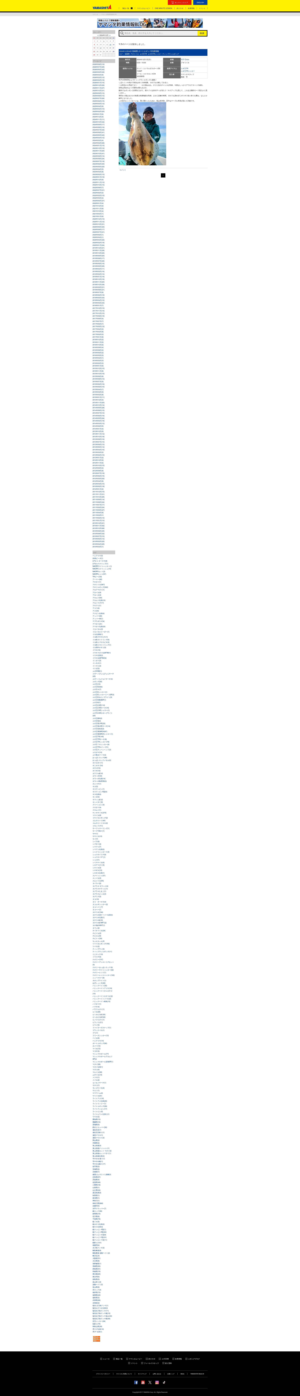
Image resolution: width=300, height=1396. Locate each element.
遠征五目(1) (97, 1130)
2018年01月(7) (98, 305)
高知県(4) (96, 1179)
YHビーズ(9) (97, 576)
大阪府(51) (97, 1258)
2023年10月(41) (99, 153)
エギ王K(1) (97, 702)
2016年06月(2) (98, 352)
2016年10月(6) (98, 345)
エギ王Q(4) (97, 721)
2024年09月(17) (99, 124)
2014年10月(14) (99, 405)
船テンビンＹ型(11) (100, 1240)
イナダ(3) (96, 668)
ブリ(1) (95, 1033)
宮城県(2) (96, 1169)
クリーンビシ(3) (99, 804)
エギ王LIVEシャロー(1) (101, 710)
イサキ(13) (97, 650)
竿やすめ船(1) (98, 1161)
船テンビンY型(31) (100, 1237)
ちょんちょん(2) (99, 941)
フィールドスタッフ (151, 1363)
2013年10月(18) (99, 436)
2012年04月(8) (98, 481)
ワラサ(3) (96, 1116)
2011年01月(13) (99, 520)
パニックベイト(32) (100, 985)
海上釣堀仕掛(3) (99, 1156)
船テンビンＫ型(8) (99, 1234)
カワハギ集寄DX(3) (100, 781)
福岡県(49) (97, 1295)
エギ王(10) (97, 684)
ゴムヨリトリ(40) (99, 820)
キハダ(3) (96, 797)
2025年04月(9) (98, 106)
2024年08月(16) (99, 127)
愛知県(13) (97, 1119)
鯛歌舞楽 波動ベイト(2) (101, 1253)
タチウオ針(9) (98, 920)
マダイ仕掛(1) (98, 1067)
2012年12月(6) (98, 460)
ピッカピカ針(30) (99, 1014)
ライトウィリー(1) (99, 1103)
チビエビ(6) (97, 936)
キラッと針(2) (98, 799)
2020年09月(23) (99, 227)
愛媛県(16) (97, 1122)
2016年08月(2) (98, 350)
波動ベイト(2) (98, 1284)
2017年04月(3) (98, 329)
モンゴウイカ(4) (99, 1088)
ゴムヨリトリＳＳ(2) (100, 823)
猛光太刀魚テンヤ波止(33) (102, 1316)
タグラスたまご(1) (99, 891)
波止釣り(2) (97, 1282)
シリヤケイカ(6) (99, 862)
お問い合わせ (157, 1374)
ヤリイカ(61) (97, 1096)
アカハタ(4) (97, 595)
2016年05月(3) (98, 355)
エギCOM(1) (97, 671)
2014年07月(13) (99, 413)
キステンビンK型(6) (100, 791)
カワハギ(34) (97, 776)
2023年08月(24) (99, 158)
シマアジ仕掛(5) (99, 849)
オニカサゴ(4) (98, 765)
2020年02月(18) (99, 242)
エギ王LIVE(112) (99, 705)
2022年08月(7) (98, 187)
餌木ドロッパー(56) (100, 1127)
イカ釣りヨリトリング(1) (102, 645)
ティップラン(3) (99, 949)
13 (110, 44)
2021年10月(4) (98, 211)
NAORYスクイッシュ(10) (102, 569)
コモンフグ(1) (98, 826)
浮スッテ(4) (97, 1290)
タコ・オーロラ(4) (99, 901)
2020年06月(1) (98, 234)
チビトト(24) (97, 938)
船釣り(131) (97, 1242)
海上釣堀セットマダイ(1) (102, 1153)
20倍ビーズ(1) (98, 558)
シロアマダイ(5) (99, 865)
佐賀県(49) (97, 1182)
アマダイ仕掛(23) (99, 626)
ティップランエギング (170, 54)
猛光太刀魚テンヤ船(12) (101, 1313)
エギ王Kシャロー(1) (100, 692)
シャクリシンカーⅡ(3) (101, 852)
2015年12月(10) (99, 368)
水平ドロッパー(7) (99, 1208)
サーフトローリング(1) (101, 828)
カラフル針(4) (98, 773)
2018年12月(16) (99, 279)
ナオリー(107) (98, 959)
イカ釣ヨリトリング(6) (101, 639)
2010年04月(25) (99, 544)
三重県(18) (97, 1185)
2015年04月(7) (98, 389)
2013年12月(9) (98, 431)
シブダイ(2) (97, 844)
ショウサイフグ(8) (99, 854)
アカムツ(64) (97, 597)
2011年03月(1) (98, 515)
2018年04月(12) (99, 300)
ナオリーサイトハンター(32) (103, 970)
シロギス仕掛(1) (99, 873)
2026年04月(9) (98, 75)
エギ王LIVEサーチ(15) (101, 707)
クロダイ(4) (97, 807)
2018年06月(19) (99, 295)
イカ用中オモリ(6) (99, 647)
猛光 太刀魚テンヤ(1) (100, 1305)
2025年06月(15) (99, 101)
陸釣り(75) (97, 1324)
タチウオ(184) (98, 912)
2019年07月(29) (99, 261)
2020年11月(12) (99, 221)
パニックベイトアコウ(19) (102, 988)
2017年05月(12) (99, 326)
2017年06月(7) (98, 324)
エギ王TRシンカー (154, 54)
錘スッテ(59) (97, 1211)
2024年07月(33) (99, 130)
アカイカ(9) (97, 592)
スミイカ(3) (97, 878)
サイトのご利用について (124, 1374)
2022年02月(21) (99, 200)
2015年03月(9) (98, 392)
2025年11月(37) (99, 88)
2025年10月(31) (99, 90)
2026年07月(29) (99, 67)
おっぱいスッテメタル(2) (102, 760)
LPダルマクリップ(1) (100, 563)
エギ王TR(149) (98, 736)
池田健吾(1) (97, 1263)
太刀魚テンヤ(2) (99, 1247)
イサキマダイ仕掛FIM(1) (102, 652)
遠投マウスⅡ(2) (99, 1137)
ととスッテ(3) (98, 954)
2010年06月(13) (99, 539)
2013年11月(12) (99, 434)
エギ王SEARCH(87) (100, 731)
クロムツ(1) (97, 810)
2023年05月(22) (99, 166)
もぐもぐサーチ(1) (99, 1082)
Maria (182, 1374)
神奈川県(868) (98, 1203)
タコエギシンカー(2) (100, 904)
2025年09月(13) (99, 93)
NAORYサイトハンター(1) (102, 566)
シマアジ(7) (97, 846)
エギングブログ (194, 1359)
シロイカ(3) (97, 867)
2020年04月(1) (98, 237)
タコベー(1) (97, 909)
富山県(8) (96, 1287)
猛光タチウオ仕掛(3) (100, 1308)
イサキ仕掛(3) (98, 655)
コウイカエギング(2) (100, 818)
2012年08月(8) (98, 470)
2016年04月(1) (98, 358)
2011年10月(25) (99, 497)
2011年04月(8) (98, 512)
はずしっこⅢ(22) (99, 983)
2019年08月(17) (99, 258)
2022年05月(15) (99, 195)
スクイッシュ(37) (99, 875)
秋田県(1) (96, 1195)
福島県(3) (96, 1297)
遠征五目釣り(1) (99, 1132)
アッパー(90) (97, 616)
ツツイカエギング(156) (101, 943)
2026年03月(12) (99, 77)
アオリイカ (135, 54)
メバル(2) (96, 1080)
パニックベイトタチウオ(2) (103, 996)
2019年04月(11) (99, 269)
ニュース (106, 1359)
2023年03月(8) (98, 171)
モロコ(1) (96, 1085)
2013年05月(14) (99, 447)
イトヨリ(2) (97, 666)
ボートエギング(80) (100, 1043)
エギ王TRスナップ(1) (100, 747)
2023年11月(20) (99, 151)
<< (98, 35)
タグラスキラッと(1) (100, 888)
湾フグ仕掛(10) (98, 1329)
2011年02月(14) (99, 518)
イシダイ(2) (97, 660)
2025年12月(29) (99, 85)
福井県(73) (97, 1292)
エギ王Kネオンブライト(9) (102, 697)
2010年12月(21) (99, 523)
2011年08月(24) (99, 502)
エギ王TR (143, 54)
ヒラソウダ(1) (98, 1022)
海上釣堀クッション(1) (101, 1148)
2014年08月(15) (99, 410)
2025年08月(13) (99, 95)
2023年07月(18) (99, 161)
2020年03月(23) (99, 240)
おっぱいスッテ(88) (100, 757)
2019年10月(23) (99, 253)
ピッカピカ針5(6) (99, 1017)
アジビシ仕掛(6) (99, 613)
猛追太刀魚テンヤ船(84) (101, 1318)
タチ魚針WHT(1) (99, 925)
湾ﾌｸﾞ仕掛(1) (97, 1331)
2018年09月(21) (99, 287)
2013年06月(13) (99, 444)
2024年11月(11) (99, 119)
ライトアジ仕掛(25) (100, 1101)
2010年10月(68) (99, 528)
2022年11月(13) (99, 182)
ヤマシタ (95, 14)
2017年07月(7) (98, 321)
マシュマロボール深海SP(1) (103, 1061)
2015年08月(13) (99, 379)
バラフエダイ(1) (99, 1009)
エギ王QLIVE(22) (99, 723)
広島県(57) (97, 1177)
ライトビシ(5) (98, 1111)
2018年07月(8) (98, 292)
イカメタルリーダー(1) (101, 632)
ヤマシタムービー (135, 1359)
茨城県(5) (96, 1124)
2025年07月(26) (99, 98)
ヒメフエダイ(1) (99, 1019)
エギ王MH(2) (97, 718)
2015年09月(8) (98, 376)
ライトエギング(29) (100, 1106)
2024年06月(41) (99, 132)
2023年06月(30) (99, 164)
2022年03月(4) (98, 198)
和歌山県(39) (97, 1326)
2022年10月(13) (99, 185)
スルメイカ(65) (98, 881)
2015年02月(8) (98, 394)
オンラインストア (181, 2)
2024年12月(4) (98, 116)
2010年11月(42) (99, 525)
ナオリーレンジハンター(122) (104, 975)
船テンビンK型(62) (100, 1232)
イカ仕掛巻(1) (98, 634)
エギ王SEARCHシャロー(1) (103, 734)
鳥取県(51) (97, 1269)
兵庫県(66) (97, 1300)
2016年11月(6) (98, 342)
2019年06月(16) (99, 263)
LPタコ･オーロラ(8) (100, 561)
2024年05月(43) (99, 135)
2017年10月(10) (99, 313)
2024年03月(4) (98, 140)
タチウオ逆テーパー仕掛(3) (103, 915)
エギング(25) (97, 681)
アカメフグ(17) (98, 603)
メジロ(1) (96, 1077)
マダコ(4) (96, 1069)
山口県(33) (97, 1190)
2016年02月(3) (98, 363)
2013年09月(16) (99, 439)
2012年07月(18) (99, 473)
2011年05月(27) (99, 510)
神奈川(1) (96, 1200)
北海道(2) (96, 1303)
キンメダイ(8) (98, 802)
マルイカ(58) (97, 1072)
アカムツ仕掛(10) (99, 600)
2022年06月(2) (98, 192)
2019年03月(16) (99, 271)
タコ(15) (96, 899)
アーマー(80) (97, 579)
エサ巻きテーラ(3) (99, 755)
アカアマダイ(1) (99, 589)
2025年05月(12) (99, 103)
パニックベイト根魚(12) (101, 1001)
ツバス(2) (96, 946)
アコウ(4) (96, 608)
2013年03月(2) (98, 452)
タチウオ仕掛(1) (99, 917)
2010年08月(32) (99, 533)
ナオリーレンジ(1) (99, 972)
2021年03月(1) (98, 214)
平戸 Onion (185, 59)
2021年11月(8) (98, 208)
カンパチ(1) (97, 783)
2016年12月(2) (98, 339)
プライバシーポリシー (103, 1374)
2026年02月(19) (99, 80)
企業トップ (170, 1374)
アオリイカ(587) (99, 584)
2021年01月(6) (98, 216)
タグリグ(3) (97, 896)
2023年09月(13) (99, 156)
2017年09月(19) (99, 316)
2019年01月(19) (99, 276)
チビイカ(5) (97, 933)
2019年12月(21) (99, 248)
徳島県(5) (96, 1279)
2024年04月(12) (99, 137)
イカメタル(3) (98, 629)
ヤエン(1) (96, 1090)
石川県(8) (96, 1216)
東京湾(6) (96, 1276)
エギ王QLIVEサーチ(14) (101, 726)
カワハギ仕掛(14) (99, 778)
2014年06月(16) (99, 415)
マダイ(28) (97, 1064)
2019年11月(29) (99, 250)
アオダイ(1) (97, 582)
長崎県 (127, 54)
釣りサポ (152, 1359)
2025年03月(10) (99, 109)
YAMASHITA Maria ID (197, 1374)
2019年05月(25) (99, 266)
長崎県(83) (97, 1266)
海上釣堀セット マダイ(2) (102, 1151)
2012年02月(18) (99, 486)
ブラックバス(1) (99, 1030)
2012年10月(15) (99, 465)
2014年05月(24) (99, 418)
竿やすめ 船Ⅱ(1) (99, 1158)
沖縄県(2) (96, 1143)
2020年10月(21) (99, 224)
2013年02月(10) (99, 455)
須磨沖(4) (96, 1206)
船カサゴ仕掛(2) (99, 1224)
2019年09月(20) (99, 255)
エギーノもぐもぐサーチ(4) (103, 679)
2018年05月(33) (99, 297)
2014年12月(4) (98, 400)
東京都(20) (97, 1274)
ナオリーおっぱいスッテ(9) (103, 967)
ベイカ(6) (96, 1038)
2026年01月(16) (99, 82)
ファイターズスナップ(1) (102, 1027)
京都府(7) (96, 1171)
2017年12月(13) (99, 308)
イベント (134, 1363)
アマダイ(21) (97, 624)
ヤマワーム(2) (98, 1093)
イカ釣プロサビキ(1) (100, 637)
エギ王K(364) (98, 687)
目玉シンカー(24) (99, 1321)
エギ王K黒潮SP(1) (99, 700)
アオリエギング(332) (100, 587)
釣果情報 (178, 1359)
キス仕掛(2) (97, 794)
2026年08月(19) (99, 64)
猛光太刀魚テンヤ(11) (101, 1310)
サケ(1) (95, 833)
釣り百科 (168, 1363)
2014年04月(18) (99, 421)
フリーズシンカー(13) (101, 1035)
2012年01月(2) (98, 489)
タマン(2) (96, 928)
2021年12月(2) (98, 206)
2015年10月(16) (99, 373)
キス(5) (95, 786)
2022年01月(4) (98, 203)
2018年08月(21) (99, 289)
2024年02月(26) (99, 143)
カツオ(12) (97, 770)
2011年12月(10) (99, 491)
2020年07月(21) (99, 232)
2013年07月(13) (99, 442)
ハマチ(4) (96, 1006)
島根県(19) (97, 1271)
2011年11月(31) (99, 494)
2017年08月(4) (98, 318)
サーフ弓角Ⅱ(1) (99, 831)
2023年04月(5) (98, 169)
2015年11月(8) (98, 371)
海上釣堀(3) (97, 1145)
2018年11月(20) (99, 282)
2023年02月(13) (99, 174)
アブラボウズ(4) (99, 621)
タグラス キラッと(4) (100, 886)
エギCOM (165, 1359)
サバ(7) (95, 839)
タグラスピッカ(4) (99, 894)
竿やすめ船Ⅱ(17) (99, 1164)
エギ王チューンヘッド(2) (102, 749)
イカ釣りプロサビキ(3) (101, 642)
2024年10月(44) (99, 122)
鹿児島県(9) (97, 1192)
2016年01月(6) (98, 365)
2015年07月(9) (98, 381)
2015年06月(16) (99, 384)
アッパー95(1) (98, 618)
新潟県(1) (96, 1198)
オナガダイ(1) (98, 763)
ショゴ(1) (96, 860)
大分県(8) (96, 1261)
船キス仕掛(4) (98, 1227)
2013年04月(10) (99, 449)
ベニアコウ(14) (98, 1040)
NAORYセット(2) (99, 571)
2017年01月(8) (98, 337)
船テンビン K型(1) (99, 1229)
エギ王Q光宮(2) (98, 728)
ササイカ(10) (97, 836)
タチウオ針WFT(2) (100, 922)
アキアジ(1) (97, 605)
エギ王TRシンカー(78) (101, 742)
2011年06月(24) (99, 507)
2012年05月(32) (99, 478)
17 (100, 48)
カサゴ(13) (97, 768)
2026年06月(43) (99, 69)
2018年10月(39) (99, 284)
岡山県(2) (96, 1140)
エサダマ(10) (97, 752)
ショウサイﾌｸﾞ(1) (99, 857)
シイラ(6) (96, 841)
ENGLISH (200, 2)
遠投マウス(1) (98, 1135)
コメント (122, 170)
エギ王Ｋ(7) (97, 689)
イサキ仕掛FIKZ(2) (100, 658)
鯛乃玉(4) (96, 1255)
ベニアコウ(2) (98, 555)
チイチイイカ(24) (99, 930)
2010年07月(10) (99, 536)
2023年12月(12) (99, 148)
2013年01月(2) (98, 457)
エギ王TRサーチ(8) (100, 739)
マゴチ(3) (96, 1051)
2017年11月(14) (99, 310)
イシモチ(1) (97, 663)
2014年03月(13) (99, 423)
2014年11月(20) (99, 402)
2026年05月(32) (99, 72)
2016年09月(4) (98, 347)
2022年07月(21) (99, 190)
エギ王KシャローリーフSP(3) (103, 694)
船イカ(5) (96, 1221)
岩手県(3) (96, 1166)
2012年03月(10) (99, 484)
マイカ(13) (97, 1048)
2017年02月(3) (98, 334)
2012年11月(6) (98, 463)
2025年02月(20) (99, 111)
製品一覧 (119, 1359)
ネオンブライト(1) (99, 980)
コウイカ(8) (97, 815)
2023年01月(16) (99, 177)
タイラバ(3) (97, 883)
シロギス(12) (97, 870)
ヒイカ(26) (97, 1012)
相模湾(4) (96, 1245)
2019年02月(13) (99, 274)
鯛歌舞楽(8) (97, 1250)
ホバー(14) (97, 1046)
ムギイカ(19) (97, 1075)
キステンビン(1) (99, 789)
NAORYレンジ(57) (99, 574)
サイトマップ (142, 1374)
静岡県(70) (97, 1213)
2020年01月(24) (99, 245)
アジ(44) (96, 611)
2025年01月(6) (98, 114)
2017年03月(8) (98, 331)
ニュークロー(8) (99, 977)
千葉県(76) (97, 1219)
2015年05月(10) (99, 386)
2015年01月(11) (99, 397)
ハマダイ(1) (97, 1004)
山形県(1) (96, 1187)
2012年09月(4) (98, 468)
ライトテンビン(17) (100, 1109)
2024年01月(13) (99, 145)
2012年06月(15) (99, 476)
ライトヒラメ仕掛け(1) (101, 1114)
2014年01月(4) (98, 428)
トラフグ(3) (97, 957)
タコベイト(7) (98, 907)
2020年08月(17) (99, 229)
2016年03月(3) (98, 360)
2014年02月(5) (98, 426)
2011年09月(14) (99, 499)
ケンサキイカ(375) (99, 812)
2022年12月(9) (98, 179)
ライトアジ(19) (98, 1098)
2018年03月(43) (99, 303)
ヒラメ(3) (96, 1025)
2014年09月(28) (99, 407)
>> (110, 35)
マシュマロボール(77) (101, 1054)
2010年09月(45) (99, 531)
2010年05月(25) (99, 541)
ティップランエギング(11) (102, 951)
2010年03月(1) (98, 546)
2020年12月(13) (99, 219)
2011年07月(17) (99, 504)
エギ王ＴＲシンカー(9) (101, 744)
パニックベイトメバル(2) (102, 998)
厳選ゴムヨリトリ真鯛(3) (102, 1174)
